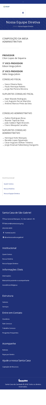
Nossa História (9, 189)
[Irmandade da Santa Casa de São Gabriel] (6, 6)
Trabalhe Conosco (8, 328)
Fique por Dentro (8, 354)
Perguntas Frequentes (10, 333)
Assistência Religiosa (9, 285)
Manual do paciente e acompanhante (15, 280)
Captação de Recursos (10, 367)
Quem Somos (9, 184)
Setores (5, 302)
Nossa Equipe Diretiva (12, 193)
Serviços (5, 307)
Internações (6, 276)
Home (15, 26)
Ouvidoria (5, 319)
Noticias (5, 350)
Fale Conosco (7, 324)
